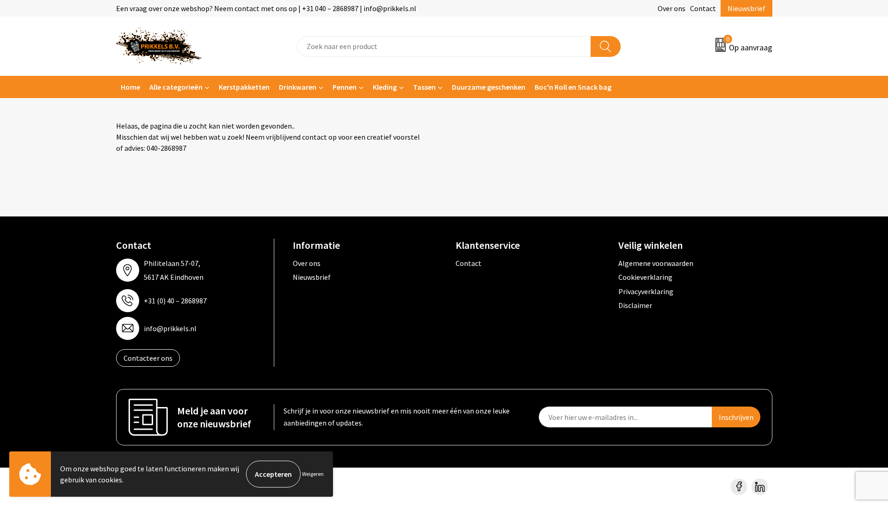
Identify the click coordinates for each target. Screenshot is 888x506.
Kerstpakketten (244, 87)
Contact (703, 8)
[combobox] (444, 46)
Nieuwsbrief (746, 8)
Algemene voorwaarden (655, 263)
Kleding (385, 87)
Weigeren (313, 473)
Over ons (671, 8)
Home (130, 87)
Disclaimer (635, 305)
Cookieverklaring (645, 277)
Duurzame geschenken (488, 87)
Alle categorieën (176, 87)
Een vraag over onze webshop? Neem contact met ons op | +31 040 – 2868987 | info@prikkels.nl (266, 8)
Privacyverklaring (645, 291)
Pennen (345, 87)
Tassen (424, 87)
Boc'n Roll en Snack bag (573, 87)
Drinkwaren (297, 87)
